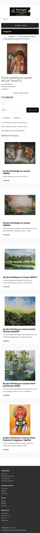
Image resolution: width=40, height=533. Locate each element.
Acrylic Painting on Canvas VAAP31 (20, 277)
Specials (3, 506)
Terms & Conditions (7, 481)
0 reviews (16, 93)
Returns (3, 491)
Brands (3, 501)
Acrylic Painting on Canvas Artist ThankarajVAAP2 (19, 330)
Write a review (24, 93)
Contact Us (4, 488)
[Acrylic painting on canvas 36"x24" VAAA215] (17, 59)
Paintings (11, 36)
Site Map (4, 493)
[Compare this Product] (7, 102)
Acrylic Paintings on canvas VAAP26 (16, 224)
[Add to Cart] (7, 186)
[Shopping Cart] (36, 1)
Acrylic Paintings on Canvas (27, 36)
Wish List (4, 518)
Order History (5, 516)
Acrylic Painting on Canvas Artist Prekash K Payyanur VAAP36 (19, 438)
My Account (5, 513)
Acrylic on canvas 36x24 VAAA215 (15, 130)
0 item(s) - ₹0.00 (21, 25)
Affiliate (3, 503)
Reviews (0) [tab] (16, 118)
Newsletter (4, 520)
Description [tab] (6, 118)
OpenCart (12, 528)
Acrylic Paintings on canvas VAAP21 (16, 172)
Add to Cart (32, 110)
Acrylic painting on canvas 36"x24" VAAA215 (16, 39)
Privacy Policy (5, 478)
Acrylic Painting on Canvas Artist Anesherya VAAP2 (19, 384)
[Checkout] (38, 1)
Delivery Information (7, 476)
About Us (4, 474)
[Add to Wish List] (3, 102)
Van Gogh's (9, 84)
